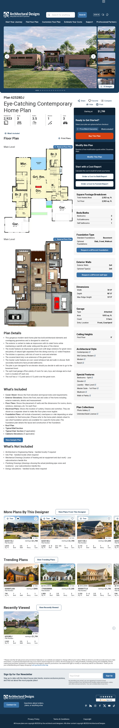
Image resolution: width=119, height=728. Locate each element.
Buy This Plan (94, 136)
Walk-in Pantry (83, 395)
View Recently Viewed (48, 607)
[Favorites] (103, 14)
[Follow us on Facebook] (100, 705)
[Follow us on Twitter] (104, 705)
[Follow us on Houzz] (90, 705)
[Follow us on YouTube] (109, 705)
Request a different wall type (94, 275)
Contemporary (82, 352)
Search (82, 15)
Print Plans (66, 138)
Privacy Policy (33, 719)
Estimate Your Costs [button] (73, 22)
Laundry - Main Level (85, 385)
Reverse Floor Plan (64, 147)
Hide (91, 104)
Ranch (79, 363)
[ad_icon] (22, 14)
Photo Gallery (82, 410)
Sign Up (109, 676)
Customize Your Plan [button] (51, 22)
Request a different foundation (94, 250)
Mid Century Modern (85, 356)
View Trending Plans (46, 560)
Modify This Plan (94, 157)
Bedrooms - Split (84, 378)
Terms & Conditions (61, 719)
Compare (108, 101)
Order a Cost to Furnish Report (94, 184)
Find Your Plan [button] (32, 22)
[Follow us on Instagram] (95, 705)
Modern (80, 359)
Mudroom (81, 392)
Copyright (87, 719)
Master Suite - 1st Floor (86, 388)
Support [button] (89, 22)
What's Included (13, 133)
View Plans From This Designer (72, 512)
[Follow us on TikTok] (113, 705)
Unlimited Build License (86, 414)
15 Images (107, 86)
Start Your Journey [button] (14, 22)
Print (101, 104)
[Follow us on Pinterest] (86, 705)
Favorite (95, 101)
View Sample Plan (13, 440)
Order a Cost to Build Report (94, 176)
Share (83, 101)
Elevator (80, 381)
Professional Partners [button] (106, 22)
